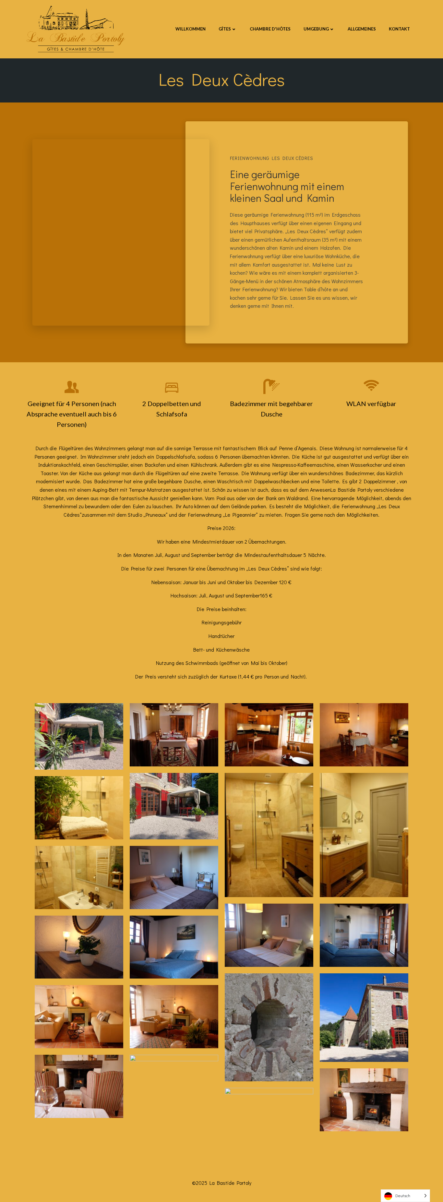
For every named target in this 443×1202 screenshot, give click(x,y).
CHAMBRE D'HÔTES (270, 28)
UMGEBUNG (316, 28)
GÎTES (225, 28)
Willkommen (190, 28)
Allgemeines (362, 28)
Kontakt (399, 28)
